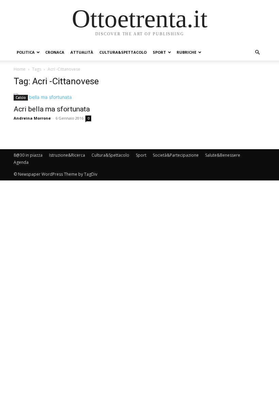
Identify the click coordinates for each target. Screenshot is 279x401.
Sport (159, 52)
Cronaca (54, 52)
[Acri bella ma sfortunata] (52, 97)
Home (20, 69)
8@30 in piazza (28, 155)
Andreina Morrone (32, 118)
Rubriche (186, 52)
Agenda (21, 162)
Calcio (21, 97)
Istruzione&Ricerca (67, 155)
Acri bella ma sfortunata (52, 109)
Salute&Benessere (222, 155)
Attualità (81, 52)
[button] (257, 52)
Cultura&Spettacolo (123, 52)
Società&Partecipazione (176, 155)
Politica (26, 52)
